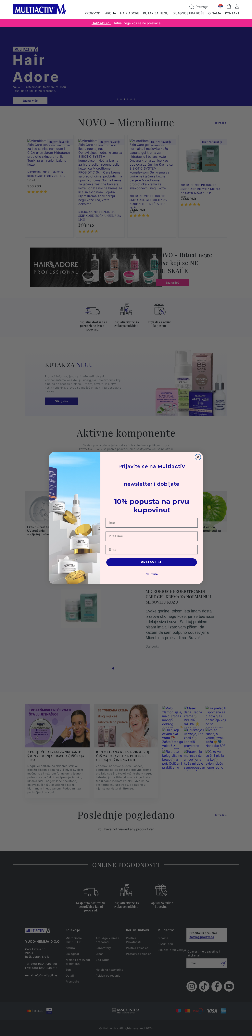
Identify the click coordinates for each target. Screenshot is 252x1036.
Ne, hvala (152, 574)
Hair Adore (129, 13)
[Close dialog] (198, 457)
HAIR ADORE (101, 23)
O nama (214, 13)
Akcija (110, 13)
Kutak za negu (156, 13)
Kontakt (232, 13)
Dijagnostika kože (188, 13)
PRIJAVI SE (151, 562)
